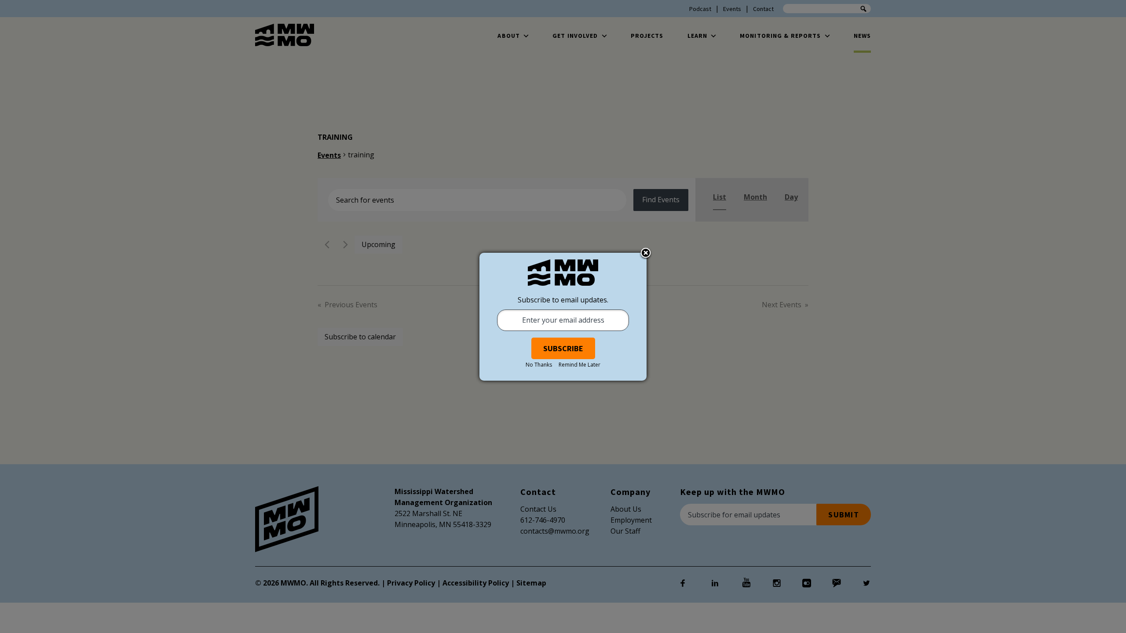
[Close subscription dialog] (645, 253)
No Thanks (539, 364)
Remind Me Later (579, 364)
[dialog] (563, 317)
